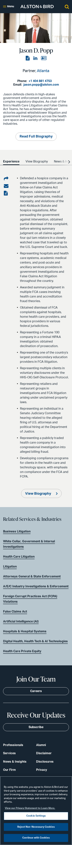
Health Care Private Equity (22, 651)
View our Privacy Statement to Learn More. (30, 808)
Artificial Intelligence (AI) (21, 621)
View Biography (38, 493)
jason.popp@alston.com (41, 84)
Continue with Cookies (36, 838)
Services (9, 753)
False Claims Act (15, 611)
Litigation (10, 566)
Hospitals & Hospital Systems (24, 631)
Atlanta (43, 71)
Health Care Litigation (19, 556)
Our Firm (9, 769)
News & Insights (14, 761)
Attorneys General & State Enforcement (32, 576)
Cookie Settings (36, 816)
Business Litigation (17, 531)
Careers (36, 691)
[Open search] (67, 6)
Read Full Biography (36, 136)
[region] (36, 810)
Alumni (41, 745)
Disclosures (45, 761)
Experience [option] (11, 161)
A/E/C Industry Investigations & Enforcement (36, 586)
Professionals (13, 745)
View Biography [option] (37, 161)
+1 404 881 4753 (40, 81)
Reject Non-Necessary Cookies (36, 827)
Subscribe (36, 727)
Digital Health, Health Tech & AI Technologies (35, 641)
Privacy (41, 769)
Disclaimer (44, 753)
